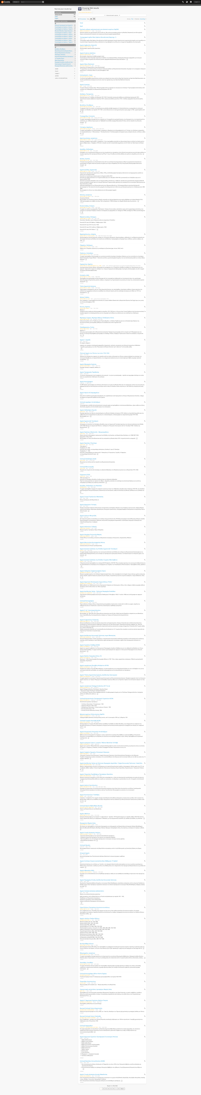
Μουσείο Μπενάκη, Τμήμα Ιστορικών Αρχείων (66, 31)
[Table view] (94, 19)
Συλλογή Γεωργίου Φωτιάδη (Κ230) (90, 720)
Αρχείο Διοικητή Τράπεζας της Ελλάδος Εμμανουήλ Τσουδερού (98, 549)
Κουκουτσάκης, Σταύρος (87, 206)
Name (56, 69)
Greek (56, 16)
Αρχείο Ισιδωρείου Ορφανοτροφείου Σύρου (93, 571)
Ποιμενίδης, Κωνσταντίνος (88, 981)
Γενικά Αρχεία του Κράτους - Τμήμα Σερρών (65, 36)
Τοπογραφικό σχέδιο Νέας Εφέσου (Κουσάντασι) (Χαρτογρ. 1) (98, 37)
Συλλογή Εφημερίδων (86, 1026)
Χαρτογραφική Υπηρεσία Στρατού (63, 64)
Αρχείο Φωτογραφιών (86, 381)
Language (187, 2)
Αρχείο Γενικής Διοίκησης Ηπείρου (90, 832)
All (55, 23)
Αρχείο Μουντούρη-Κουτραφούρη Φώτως (92, 542)
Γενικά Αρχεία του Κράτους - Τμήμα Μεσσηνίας (66, 40)
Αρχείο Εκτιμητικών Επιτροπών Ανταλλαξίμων (93, 732)
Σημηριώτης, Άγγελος (86, 264)
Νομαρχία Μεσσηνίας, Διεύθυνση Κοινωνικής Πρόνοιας (68, 66)
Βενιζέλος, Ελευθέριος (60, 49)
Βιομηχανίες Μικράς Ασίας (88, 823)
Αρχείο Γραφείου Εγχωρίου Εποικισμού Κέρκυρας (94, 752)
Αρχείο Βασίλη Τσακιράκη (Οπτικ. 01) (91, 656)
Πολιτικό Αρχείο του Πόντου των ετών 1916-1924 (94, 353)
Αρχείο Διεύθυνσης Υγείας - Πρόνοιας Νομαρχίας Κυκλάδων (97, 591)
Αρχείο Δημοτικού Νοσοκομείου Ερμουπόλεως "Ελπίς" (96, 582)
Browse (15, 2)
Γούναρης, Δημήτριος (86, 127)
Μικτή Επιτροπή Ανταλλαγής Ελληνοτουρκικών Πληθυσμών (69, 51)
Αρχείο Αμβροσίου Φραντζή (88, 45)
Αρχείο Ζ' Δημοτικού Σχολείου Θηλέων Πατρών (94, 1000)
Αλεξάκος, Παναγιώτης (86, 94)
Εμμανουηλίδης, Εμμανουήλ (88, 170)
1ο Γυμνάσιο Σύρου (59, 58)
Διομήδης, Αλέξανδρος (86, 149)
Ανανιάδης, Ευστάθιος (86, 962)
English (56, 18)
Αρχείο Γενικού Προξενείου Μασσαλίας (91, 497)
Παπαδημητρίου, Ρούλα (87, 327)
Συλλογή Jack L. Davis (86, 75)
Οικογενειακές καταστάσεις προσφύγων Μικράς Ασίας (96, 989)
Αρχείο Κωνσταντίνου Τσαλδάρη (89, 795)
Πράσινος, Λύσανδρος (86, 253)
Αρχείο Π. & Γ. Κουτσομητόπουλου (90, 610)
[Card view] (91, 19)
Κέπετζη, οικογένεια (86, 195)
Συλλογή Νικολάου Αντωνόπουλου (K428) (92, 1061)
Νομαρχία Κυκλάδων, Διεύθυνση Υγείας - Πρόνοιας (67, 62)
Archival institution (61, 21)
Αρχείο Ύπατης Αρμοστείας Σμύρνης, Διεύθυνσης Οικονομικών (98, 675)
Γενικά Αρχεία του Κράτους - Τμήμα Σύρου (65, 42)
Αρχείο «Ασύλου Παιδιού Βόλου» (89, 918)
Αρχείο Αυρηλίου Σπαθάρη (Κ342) (90, 645)
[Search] (43, 2)
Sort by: (129, 19)
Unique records (58, 14)
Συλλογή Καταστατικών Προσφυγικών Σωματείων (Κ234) (96, 698)
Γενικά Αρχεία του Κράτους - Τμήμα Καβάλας (65, 29)
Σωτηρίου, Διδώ (84, 275)
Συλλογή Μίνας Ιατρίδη (87, 467)
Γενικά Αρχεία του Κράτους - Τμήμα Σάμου (65, 34)
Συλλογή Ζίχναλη (85, 845)
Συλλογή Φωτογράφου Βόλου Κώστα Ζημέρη (93, 973)
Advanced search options (112, 15)
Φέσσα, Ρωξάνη (84, 297)
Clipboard (183, 2)
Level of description (61, 78)
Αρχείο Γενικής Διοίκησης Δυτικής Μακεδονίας (93, 1074)
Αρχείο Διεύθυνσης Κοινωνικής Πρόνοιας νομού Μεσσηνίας (97, 635)
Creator (57, 45)
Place (56, 71)
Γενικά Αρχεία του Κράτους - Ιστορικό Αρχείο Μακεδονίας (68, 38)
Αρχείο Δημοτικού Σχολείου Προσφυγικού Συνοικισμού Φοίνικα (99, 1037)
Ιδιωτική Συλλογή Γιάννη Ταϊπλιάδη (90, 1016)
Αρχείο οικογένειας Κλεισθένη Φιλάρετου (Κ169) (94, 665)
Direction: (137, 19)
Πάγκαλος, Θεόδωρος (86, 245)
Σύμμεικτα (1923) (85, 474)
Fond (81, 23)
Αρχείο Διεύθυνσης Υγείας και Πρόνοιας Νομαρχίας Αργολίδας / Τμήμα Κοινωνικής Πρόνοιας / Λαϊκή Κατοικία (112, 763)
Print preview (82, 19)
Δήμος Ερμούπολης (59, 60)
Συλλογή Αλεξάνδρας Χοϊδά (88, 459)
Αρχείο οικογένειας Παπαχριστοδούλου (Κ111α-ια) (95, 686)
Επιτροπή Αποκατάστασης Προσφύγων (64, 56)
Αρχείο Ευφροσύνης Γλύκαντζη (89, 620)
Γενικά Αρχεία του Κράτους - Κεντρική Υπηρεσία (66, 27)
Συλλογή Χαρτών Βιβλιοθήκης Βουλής (91, 806)
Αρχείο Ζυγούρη (85, 84)
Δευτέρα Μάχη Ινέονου (87, 943)
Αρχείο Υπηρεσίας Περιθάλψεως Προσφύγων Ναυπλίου (96, 774)
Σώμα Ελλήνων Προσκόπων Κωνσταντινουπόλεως (95, 907)
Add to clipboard (145, 23)
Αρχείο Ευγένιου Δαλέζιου (87, 53)
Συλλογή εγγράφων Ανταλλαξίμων (90, 402)
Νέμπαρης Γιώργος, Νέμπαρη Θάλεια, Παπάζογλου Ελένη (97, 318)
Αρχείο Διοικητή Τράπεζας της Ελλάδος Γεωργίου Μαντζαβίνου (98, 560)
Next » (122, 1088)
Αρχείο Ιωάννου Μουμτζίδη (88, 515)
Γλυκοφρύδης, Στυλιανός (87, 116)
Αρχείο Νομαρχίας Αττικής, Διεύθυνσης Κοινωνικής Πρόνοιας (98, 880)
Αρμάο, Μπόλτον (85, 814)
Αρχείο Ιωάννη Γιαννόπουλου (89, 785)
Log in (196, 2)
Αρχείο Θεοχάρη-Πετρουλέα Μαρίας (91, 534)
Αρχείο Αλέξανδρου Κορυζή (88, 410)
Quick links (191, 2)
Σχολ (81, 26)
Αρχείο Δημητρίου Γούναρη (88, 504)
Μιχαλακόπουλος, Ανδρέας (88, 234)
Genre (57, 76)
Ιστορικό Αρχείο (84, 853)
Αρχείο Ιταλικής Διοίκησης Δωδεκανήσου (92, 891)
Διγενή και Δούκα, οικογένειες (88, 138)
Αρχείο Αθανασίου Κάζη (87, 870)
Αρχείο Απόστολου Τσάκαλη (88, 527)
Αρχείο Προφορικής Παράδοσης (89, 372)
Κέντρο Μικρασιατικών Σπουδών (62, 52)
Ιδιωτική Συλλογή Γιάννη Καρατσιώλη (91, 1008)
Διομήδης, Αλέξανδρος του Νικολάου (91, 486)
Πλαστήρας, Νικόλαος (60, 54)
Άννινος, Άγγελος (85, 307)
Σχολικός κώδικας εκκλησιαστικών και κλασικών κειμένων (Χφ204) (99, 29)
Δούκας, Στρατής (85, 159)
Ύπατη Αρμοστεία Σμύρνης (88, 286)
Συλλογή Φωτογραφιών (87, 601)
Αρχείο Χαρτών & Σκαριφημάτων (89, 392)
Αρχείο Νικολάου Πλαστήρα (88, 443)
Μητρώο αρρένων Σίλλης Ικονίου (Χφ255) (92, 714)
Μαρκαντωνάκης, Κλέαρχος (88, 217)
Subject (57, 73)
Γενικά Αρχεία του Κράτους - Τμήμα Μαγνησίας (66, 32)
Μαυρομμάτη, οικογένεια (87, 953)
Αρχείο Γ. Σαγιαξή (85, 340)
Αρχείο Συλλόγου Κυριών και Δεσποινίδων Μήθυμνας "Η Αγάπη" (99, 861)
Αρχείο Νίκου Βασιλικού (87, 64)
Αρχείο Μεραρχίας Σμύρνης (88, 364)
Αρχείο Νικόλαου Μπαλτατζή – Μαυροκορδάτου (94, 432)
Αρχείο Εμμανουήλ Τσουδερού (89, 421)
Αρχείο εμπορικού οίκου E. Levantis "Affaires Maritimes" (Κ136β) (99, 743)
